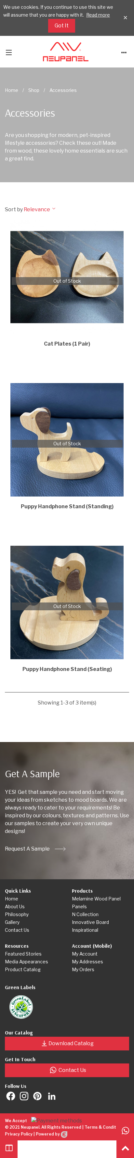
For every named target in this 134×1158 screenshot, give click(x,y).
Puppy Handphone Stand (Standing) (67, 506)
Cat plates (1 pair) (67, 344)
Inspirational (85, 930)
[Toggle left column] (9, 1149)
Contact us (17, 930)
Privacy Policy (19, 1134)
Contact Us (72, 1070)
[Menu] (9, 52)
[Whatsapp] (125, 1131)
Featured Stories (23, 954)
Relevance (37, 209)
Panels (79, 906)
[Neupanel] (65, 51)
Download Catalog (71, 1043)
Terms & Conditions (104, 1127)
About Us (15, 906)
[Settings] (124, 52)
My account (85, 954)
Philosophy (17, 914)
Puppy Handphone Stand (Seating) (67, 669)
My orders (83, 969)
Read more (98, 15)
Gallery (12, 922)
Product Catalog (23, 969)
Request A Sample (27, 849)
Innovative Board (90, 922)
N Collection (85, 914)
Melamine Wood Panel (96, 898)
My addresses (87, 961)
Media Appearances (26, 961)
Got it (62, 25)
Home (11, 898)
